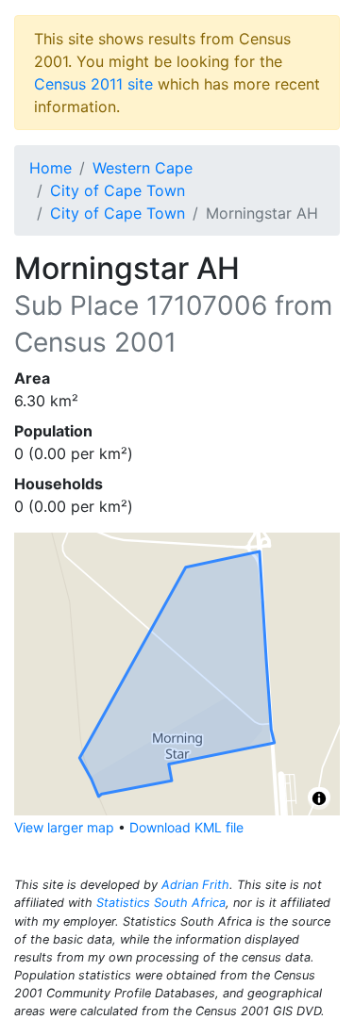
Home (50, 167)
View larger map (64, 827)
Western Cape (143, 167)
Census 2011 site (93, 83)
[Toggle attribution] (319, 798)
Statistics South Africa (161, 903)
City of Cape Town (117, 190)
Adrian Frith (195, 885)
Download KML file (186, 827)
